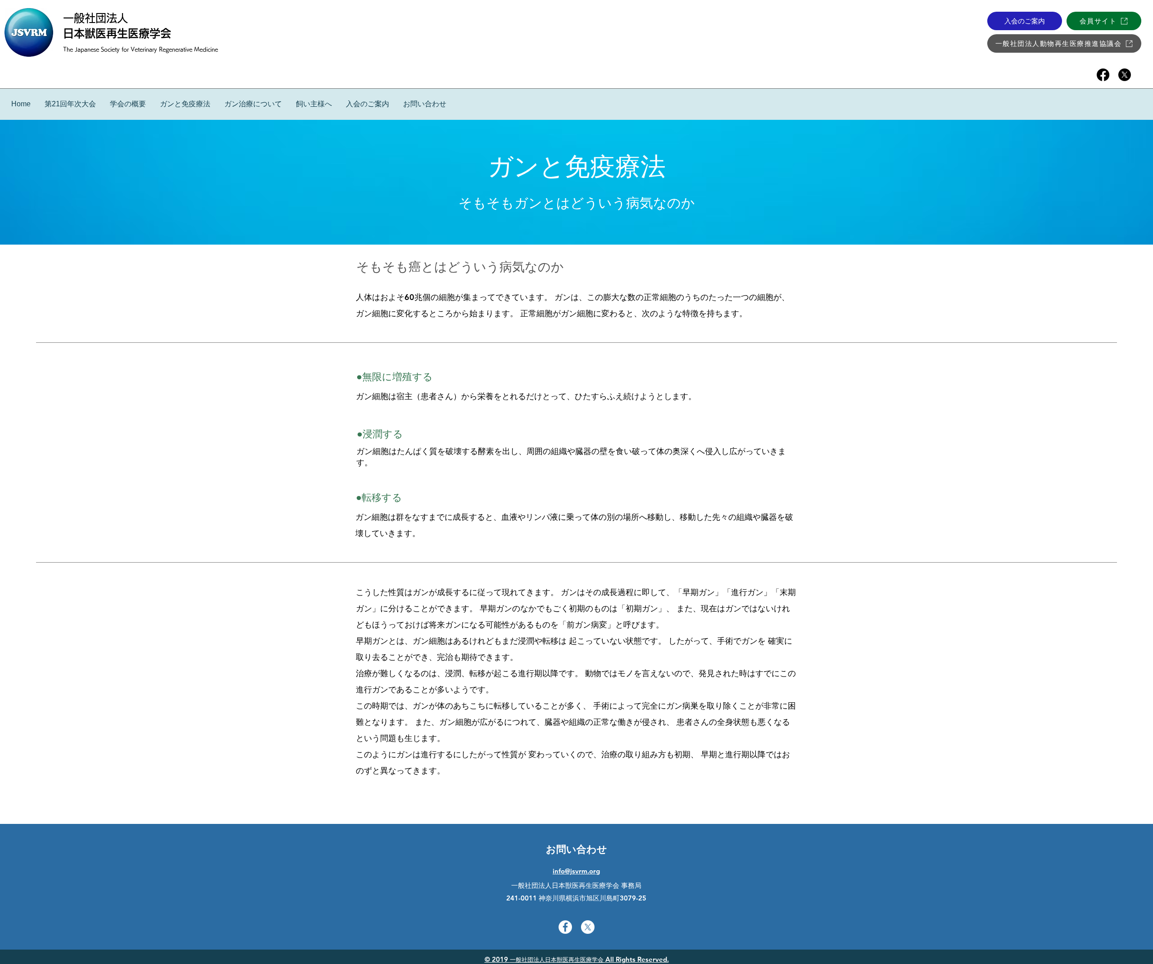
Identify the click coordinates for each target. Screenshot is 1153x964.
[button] (185, 103)
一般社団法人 (95, 18)
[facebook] (1103, 74)
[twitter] (1124, 74)
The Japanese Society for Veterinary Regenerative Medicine (140, 49)
